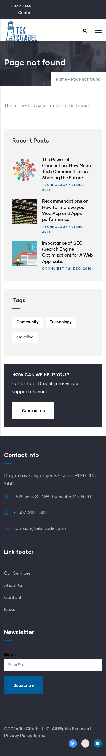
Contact (13, 597)
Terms (38, 736)
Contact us (33, 410)
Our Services (17, 573)
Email (10, 654)
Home (61, 79)
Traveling (25, 337)
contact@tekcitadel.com (39, 528)
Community (53, 268)
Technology (54, 184)
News (9, 609)
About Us (13, 585)
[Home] (21, 30)
